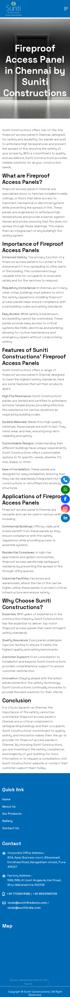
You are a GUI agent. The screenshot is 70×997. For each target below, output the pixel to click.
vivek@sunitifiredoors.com (27, 903)
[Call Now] (65, 479)
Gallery (7, 821)
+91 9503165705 (45, 894)
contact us (10, 828)
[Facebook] (65, 498)
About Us (8, 806)
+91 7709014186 (19, 894)
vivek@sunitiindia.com (24, 908)
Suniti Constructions (16, 130)
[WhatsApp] (65, 489)
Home (6, 799)
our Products (11, 814)
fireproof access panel (18, 189)
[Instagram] (65, 508)
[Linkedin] (65, 517)
